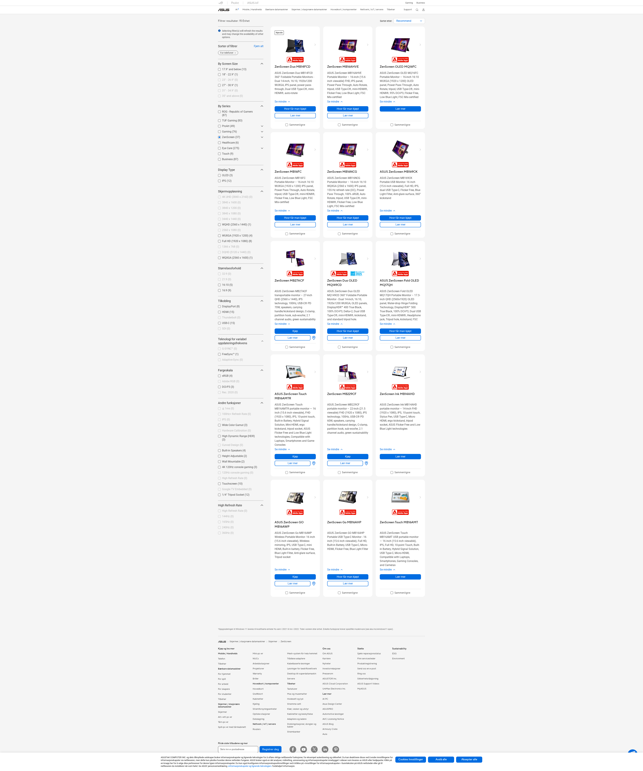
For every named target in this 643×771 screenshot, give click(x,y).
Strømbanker (293, 731)
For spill (222, 679)
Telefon (221, 658)
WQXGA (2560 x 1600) (231, 256)
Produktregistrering (367, 663)
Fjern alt (258, 46)
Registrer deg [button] (270, 749)
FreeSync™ (224, 353)
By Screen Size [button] (228, 63)
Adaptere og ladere (296, 719)
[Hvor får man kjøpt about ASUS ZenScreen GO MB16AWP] (313, 583)
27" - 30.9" (224, 84)
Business (420, 3)
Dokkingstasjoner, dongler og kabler (301, 725)
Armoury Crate (330, 729)
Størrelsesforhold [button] (229, 268)
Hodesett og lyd (295, 699)
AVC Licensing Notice (333, 719)
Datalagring (258, 719)
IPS (220, 180)
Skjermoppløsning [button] (230, 191)
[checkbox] (295, 124)
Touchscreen (225, 482)
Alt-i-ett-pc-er (225, 717)
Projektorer (258, 668)
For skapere (224, 689)
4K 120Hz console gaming (233, 466)
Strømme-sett (294, 704)
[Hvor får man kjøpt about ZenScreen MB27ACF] (313, 338)
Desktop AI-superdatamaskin (301, 673)
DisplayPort (225, 305)
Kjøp (295, 331)
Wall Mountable (227, 460)
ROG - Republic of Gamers (233, 110)
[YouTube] (303, 749)
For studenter (224, 694)
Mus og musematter (297, 694)
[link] (223, 10)
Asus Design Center (332, 704)
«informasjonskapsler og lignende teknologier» (250, 766)
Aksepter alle (469, 759)
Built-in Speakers (228, 449)
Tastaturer (292, 689)
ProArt (221, 125)
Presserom (328, 673)
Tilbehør (222, 663)
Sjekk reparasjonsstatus (369, 653)
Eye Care (223, 147)
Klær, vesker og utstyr (298, 709)
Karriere (327, 658)
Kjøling (256, 704)
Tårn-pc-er (223, 722)
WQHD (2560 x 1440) (230, 223)
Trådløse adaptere (296, 658)
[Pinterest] (335, 749)
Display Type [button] (226, 170)
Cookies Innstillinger (410, 759)
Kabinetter (258, 699)
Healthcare (224, 141)
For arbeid (223, 684)
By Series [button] (224, 106)
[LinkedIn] (325, 749)
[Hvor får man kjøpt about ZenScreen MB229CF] (365, 463)
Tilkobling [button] (224, 301)
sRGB (221, 375)
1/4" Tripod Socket (229, 493)
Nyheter (327, 663)
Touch (221, 152)
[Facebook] (293, 749)
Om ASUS (328, 653)
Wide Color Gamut (228, 424)
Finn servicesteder (366, 658)
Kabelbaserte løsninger (298, 663)
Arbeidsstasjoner (261, 663)
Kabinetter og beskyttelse (300, 714)
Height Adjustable (228, 455)
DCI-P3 (222, 386)
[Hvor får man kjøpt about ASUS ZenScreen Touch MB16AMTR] (313, 463)
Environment (398, 658)
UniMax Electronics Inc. (334, 688)
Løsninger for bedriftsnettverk (302, 668)
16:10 (221, 284)
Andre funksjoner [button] (229, 403)
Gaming (222, 130)
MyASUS (361, 688)
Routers (257, 729)
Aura (325, 734)
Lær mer (295, 115)
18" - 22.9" (224, 73)
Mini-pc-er (258, 653)
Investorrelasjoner (331, 668)
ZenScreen (286, 641)
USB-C (221, 322)
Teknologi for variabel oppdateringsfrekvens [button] (232, 341)
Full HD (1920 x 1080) (231, 240)
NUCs (256, 658)
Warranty (257, 673)
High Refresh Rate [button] (230, 505)
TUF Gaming (225, 119)
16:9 (220, 289)
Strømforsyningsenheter (265, 709)
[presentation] (421, 20)
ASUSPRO (328, 709)
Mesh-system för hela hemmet (302, 653)
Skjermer (222, 712)
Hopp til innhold (220, 10)
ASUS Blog (328, 724)
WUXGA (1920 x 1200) (231, 234)
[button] (409, 3)
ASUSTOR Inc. (330, 678)
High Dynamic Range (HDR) (234, 435)
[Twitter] (314, 749)
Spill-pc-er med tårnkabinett (232, 727)
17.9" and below (227, 68)
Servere (291, 678)
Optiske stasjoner (261, 714)
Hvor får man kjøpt (295, 108)
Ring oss (361, 673)
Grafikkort (258, 694)
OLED (221, 174)
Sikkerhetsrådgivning (367, 678)
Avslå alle (441, 759)
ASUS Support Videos (368, 683)
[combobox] (409, 21)
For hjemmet (224, 674)
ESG (394, 653)
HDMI (221, 311)
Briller (256, 678)
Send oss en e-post (366, 668)
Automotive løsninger (333, 714)
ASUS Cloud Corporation (335, 683)
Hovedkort (258, 689)
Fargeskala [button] (225, 370)
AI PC (325, 699)
